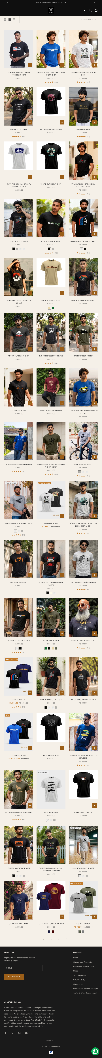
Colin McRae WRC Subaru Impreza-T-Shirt (83, 411)
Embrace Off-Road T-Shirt (51, 410)
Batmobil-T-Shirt (51, 813)
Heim (75, 957)
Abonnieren (14, 977)
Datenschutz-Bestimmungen (85, 988)
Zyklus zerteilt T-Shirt (50, 755)
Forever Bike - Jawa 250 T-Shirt (51, 924)
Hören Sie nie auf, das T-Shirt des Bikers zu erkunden (83, 524)
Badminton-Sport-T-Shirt (83, 868)
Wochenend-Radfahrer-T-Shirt (18, 464)
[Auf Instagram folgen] (19, 1033)
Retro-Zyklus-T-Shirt (83, 464)
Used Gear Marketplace (83, 966)
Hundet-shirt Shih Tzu (83, 813)
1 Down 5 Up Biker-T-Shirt (51, 184)
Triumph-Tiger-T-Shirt (83, 356)
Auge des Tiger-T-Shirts (51, 241)
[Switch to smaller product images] (9, 19)
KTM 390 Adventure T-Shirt (19, 868)
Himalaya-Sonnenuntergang (83, 300)
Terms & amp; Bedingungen (85, 993)
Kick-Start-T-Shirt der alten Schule (19, 301)
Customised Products (82, 962)
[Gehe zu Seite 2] (67, 939)
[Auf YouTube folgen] (26, 1033)
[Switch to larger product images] (5, 19)
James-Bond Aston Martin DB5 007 (19, 523)
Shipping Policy (79, 975)
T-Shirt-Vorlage (19, 410)
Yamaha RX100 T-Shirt (19, 129)
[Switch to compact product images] (14, 19)
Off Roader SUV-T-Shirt (19, 924)
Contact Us (78, 984)
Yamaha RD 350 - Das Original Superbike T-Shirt (19, 73)
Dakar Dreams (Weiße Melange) (83, 241)
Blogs (75, 971)
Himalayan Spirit (83, 129)
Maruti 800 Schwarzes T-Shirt (83, 700)
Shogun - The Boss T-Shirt (51, 129)
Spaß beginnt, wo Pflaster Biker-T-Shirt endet (51, 465)
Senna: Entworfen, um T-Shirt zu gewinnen (83, 756)
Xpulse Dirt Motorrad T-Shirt (51, 700)
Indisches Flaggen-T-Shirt (19, 641)
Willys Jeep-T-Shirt (51, 641)
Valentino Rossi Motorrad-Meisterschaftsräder (51, 869)
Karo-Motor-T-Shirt (18, 582)
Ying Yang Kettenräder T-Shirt (83, 582)
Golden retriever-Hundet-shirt (18, 813)
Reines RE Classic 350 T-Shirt (83, 641)
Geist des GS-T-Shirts (19, 241)
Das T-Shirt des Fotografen (51, 356)
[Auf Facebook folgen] (5, 1033)
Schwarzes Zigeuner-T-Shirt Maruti (51, 583)
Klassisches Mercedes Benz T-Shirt (83, 73)
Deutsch (49, 1040)
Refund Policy (79, 980)
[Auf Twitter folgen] (12, 1033)
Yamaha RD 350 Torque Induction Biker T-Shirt (51, 73)
